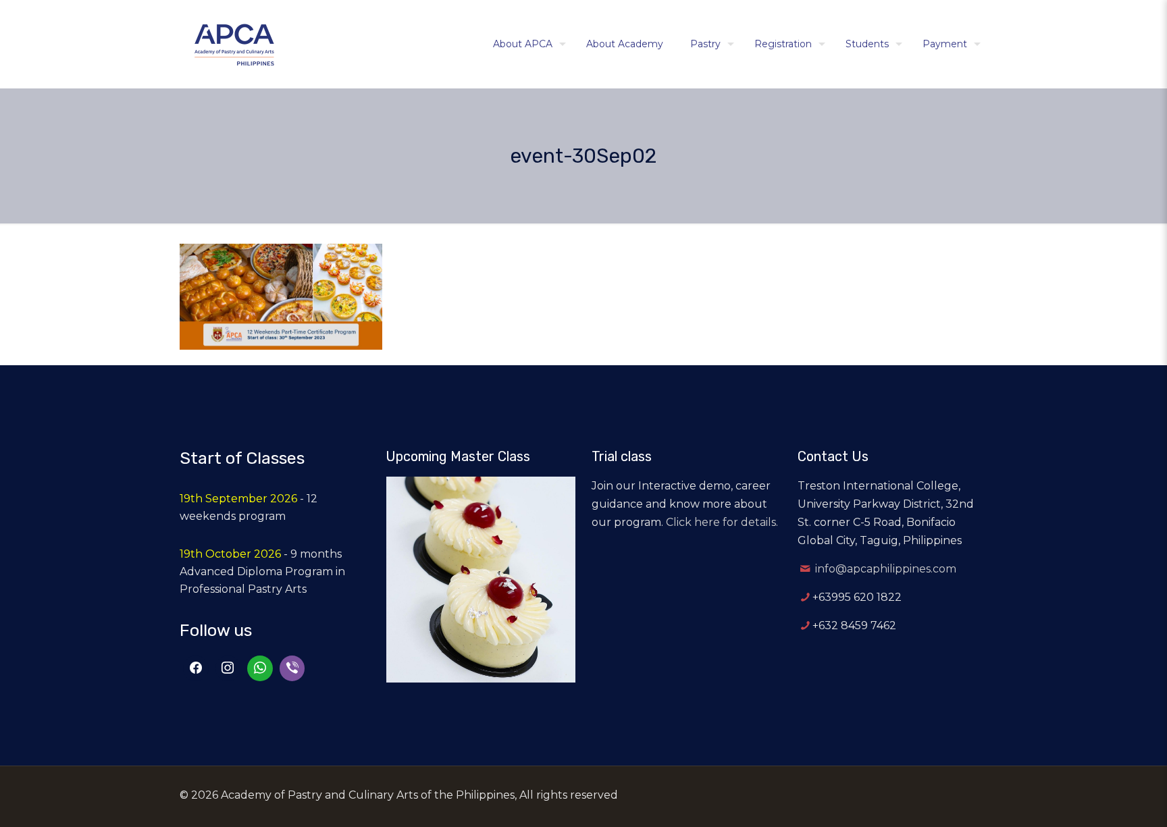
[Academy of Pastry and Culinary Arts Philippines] (234, 44)
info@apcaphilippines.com (885, 568)
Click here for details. (722, 522)
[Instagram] (228, 668)
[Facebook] (196, 668)
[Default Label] (260, 668)
